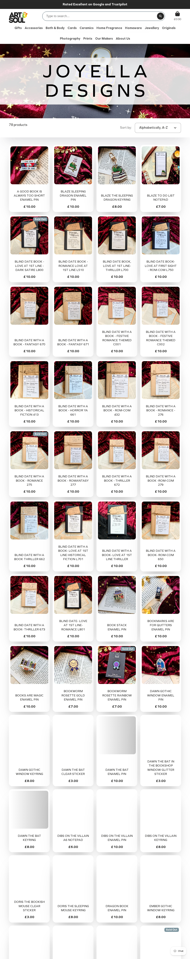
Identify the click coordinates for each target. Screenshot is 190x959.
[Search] (160, 16)
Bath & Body (55, 28)
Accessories (34, 28)
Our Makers (104, 39)
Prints (87, 39)
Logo (18, 16)
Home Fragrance (109, 28)
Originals (169, 28)
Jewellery (152, 28)
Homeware (133, 28)
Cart (177, 16)
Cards (72, 28)
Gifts (18, 28)
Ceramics (87, 28)
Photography (70, 39)
